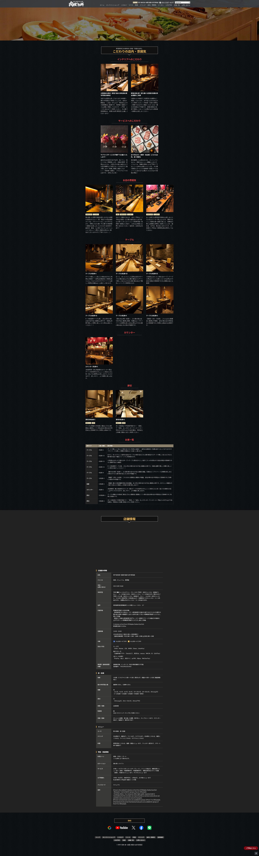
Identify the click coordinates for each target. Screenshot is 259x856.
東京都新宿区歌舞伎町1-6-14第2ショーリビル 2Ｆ (128, 605)
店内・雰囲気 (152, 5)
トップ (98, 837)
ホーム (102, 5)
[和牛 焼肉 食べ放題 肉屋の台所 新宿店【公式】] (76, 3)
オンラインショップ (112, 5)
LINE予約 (169, 5)
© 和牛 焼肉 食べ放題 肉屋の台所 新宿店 (129, 845)
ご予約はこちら (251, 848)
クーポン (161, 5)
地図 (124, 840)
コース (131, 5)
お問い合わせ (186, 5)
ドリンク (143, 5)
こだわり (124, 5)
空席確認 (160, 837)
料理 (136, 5)
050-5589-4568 (118, 586)
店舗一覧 (177, 5)
